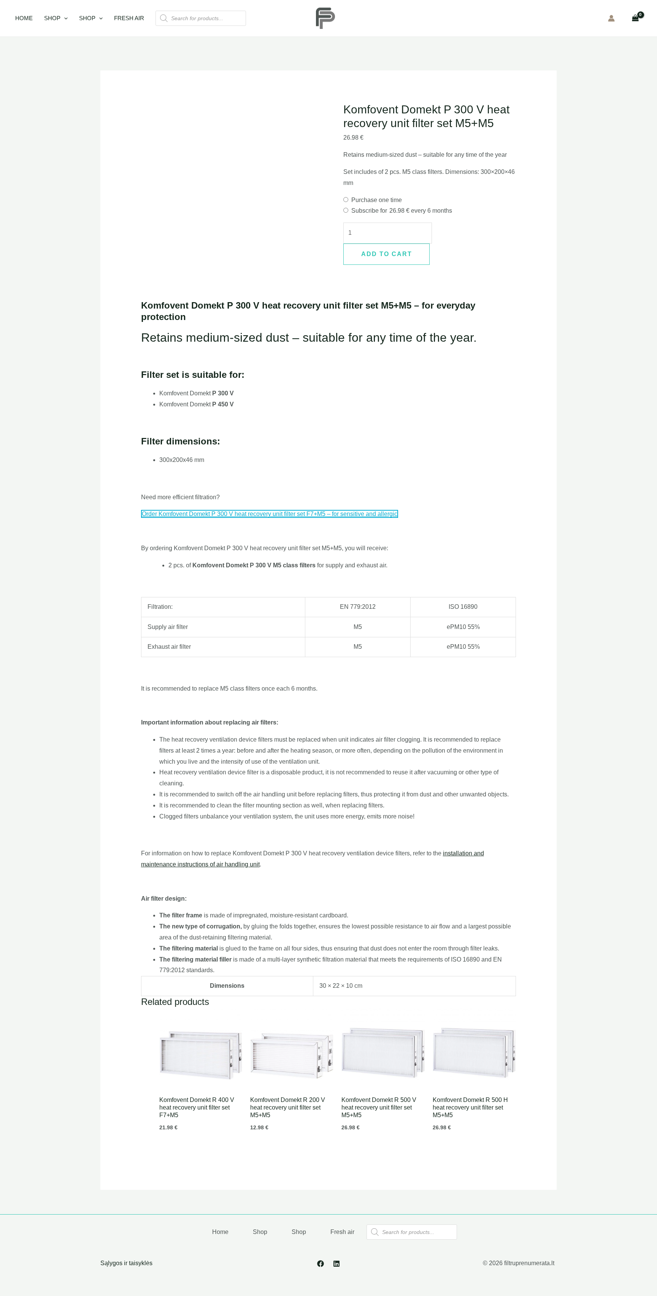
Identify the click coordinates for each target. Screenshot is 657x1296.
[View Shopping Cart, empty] (635, 18)
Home (24, 18)
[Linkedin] (336, 1263)
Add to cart (386, 254)
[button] (64, 18)
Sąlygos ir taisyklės (126, 1263)
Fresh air (129, 18)
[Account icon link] (611, 18)
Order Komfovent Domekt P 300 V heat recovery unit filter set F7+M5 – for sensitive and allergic (269, 514)
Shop (52, 18)
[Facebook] (320, 1263)
